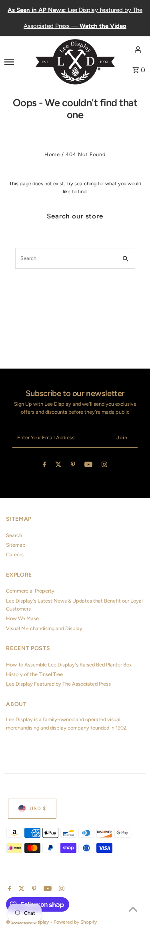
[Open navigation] (17, 61)
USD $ (38, 808)
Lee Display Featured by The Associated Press (58, 684)
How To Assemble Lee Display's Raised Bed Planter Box (69, 665)
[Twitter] (58, 466)
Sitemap (16, 545)
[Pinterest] (73, 466)
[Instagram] (104, 466)
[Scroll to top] (133, 909)
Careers (15, 554)
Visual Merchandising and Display (44, 628)
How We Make (22, 618)
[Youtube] (88, 466)
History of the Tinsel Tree (34, 674)
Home (52, 154)
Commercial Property (30, 591)
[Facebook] (44, 466)
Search (14, 535)
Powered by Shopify (75, 922)
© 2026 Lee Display (28, 922)
